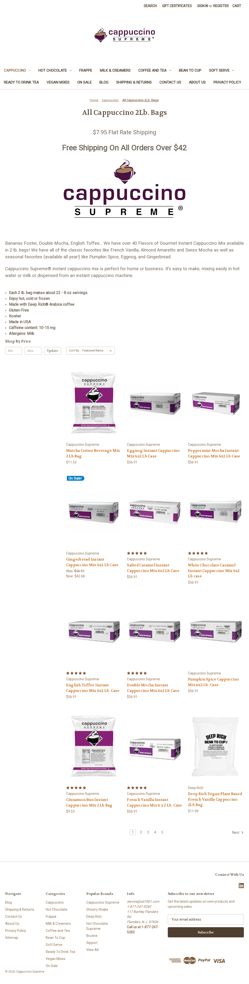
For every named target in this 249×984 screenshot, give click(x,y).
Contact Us (170, 82)
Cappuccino (15, 70)
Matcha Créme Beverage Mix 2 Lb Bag (93, 453)
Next (236, 832)
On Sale (84, 82)
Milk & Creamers (115, 70)
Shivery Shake (97, 909)
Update (52, 351)
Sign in (202, 6)
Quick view (93, 398)
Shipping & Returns (134, 82)
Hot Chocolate (52, 70)
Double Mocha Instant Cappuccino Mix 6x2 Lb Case (153, 688)
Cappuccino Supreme (102, 902)
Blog (103, 82)
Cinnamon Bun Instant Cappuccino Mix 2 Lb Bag (89, 802)
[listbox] (98, 350)
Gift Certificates (177, 6)
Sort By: (74, 350)
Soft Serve (219, 70)
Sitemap (11, 938)
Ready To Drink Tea (21, 82)
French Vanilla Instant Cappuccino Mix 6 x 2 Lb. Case (154, 802)
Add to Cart (94, 407)
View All (92, 950)
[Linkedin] (241, 885)
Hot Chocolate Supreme (97, 926)
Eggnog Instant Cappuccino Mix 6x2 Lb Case (153, 453)
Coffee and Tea (152, 70)
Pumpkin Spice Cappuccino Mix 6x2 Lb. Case (213, 682)
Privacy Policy (227, 82)
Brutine (92, 936)
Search (150, 6)
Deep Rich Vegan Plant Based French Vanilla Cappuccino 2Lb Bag (215, 799)
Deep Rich (94, 916)
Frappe (85, 70)
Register (221, 6)
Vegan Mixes (58, 82)
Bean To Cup (190, 70)
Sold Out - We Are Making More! (216, 407)
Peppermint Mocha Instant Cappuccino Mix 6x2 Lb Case (214, 453)
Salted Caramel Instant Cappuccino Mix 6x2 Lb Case (153, 568)
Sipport (92, 943)
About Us (197, 82)
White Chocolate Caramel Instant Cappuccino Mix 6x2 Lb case (214, 571)
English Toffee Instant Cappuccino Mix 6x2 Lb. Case (93, 688)
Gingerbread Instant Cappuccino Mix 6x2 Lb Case (92, 562)
